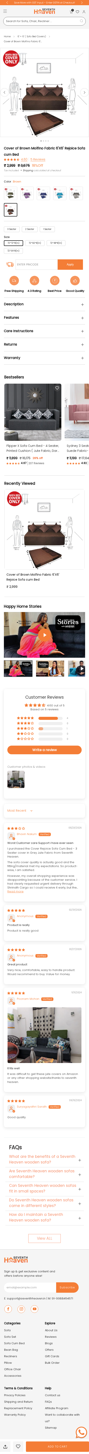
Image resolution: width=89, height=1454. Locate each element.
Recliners (10, 1356)
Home (7, 36)
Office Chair (12, 1369)
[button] (12, 159)
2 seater (29, 229)
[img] (16, 828)
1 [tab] (41, 141)
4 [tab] (48, 141)
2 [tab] (43, 141)
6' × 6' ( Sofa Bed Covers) (32, 36)
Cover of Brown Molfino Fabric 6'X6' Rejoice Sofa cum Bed (32, 577)
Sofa (7, 1330)
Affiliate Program (56, 1408)
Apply (70, 264)
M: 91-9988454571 (60, 1298)
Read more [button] (15, 891)
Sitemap (51, 1428)
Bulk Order (52, 1363)
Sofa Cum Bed (14, 1343)
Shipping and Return (18, 1402)
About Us (51, 1330)
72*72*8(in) (13, 243)
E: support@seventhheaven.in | (26, 1298)
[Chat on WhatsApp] (81, 1432)
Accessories (12, 1376)
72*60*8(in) (35, 243)
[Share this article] (5, 1446)
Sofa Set (10, 1337)
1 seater (47, 229)
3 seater (11, 229)
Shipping (28, 170)
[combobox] (44, 21)
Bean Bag (11, 1350)
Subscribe (67, 1287)
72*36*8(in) (13, 250)
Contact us (52, 1395)
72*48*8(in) (56, 243)
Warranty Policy (15, 1415)
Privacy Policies (14, 1395)
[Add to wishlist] (18, 1446)
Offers (49, 1350)
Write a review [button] (44, 749)
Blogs (49, 1343)
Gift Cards (52, 1356)
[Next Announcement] (81, 2)
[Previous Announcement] (7, 2)
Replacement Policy (18, 1408)
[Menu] (5, 11)
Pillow (8, 1363)
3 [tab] (45, 141)
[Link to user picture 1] (44, 1035)
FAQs (48, 1402)
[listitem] (52, 2)
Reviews (51, 1337)
